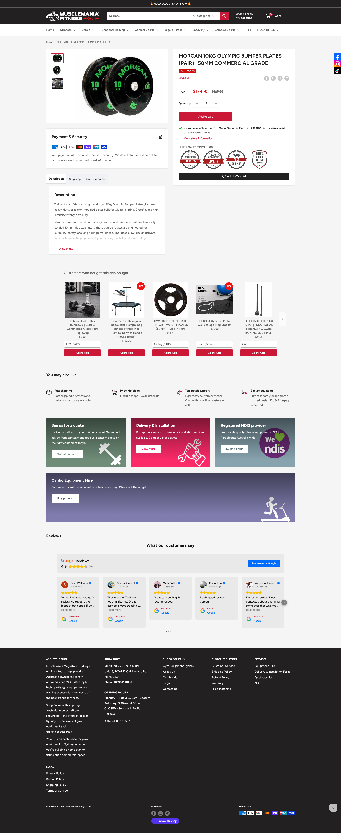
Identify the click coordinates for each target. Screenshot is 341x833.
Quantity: (185, 103)
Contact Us (170, 688)
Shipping (75, 179)
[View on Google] (64, 584)
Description (56, 178)
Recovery (198, 30)
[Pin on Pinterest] (273, 78)
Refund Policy (220, 677)
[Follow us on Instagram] (160, 813)
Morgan (184, 78)
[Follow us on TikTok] (167, 813)
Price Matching (221, 688)
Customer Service (223, 666)
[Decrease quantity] (197, 103)
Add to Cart (82, 352)
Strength (66, 30)
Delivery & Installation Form (272, 671)
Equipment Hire (265, 666)
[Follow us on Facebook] (153, 813)
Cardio (86, 30)
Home (50, 30)
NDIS (258, 683)
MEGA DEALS (266, 30)
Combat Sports (144, 30)
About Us (169, 671)
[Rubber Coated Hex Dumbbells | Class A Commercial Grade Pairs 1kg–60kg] (82, 300)
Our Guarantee (95, 179)
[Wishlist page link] (291, 16)
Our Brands (170, 677)
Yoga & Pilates (173, 30)
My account (244, 17)
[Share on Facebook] (266, 78)
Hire (248, 30)
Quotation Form (265, 677)
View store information (198, 138)
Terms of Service (57, 790)
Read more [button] (68, 609)
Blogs (166, 683)
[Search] (224, 16)
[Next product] (282, 319)
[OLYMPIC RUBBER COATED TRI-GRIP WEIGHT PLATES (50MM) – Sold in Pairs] (170, 300)
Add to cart (205, 116)
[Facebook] (337, 56)
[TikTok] (337, 70)
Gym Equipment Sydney (178, 666)
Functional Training (112, 30)
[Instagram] (337, 63)
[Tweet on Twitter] (280, 78)
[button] (57, 602)
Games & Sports (225, 30)
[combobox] (82, 344)
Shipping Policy (222, 671)
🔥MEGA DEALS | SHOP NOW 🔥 (170, 3)
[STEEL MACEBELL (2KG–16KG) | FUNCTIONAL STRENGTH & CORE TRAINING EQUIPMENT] (258, 300)
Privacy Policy (55, 773)
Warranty (217, 683)
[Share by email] (286, 78)
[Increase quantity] (216, 103)
